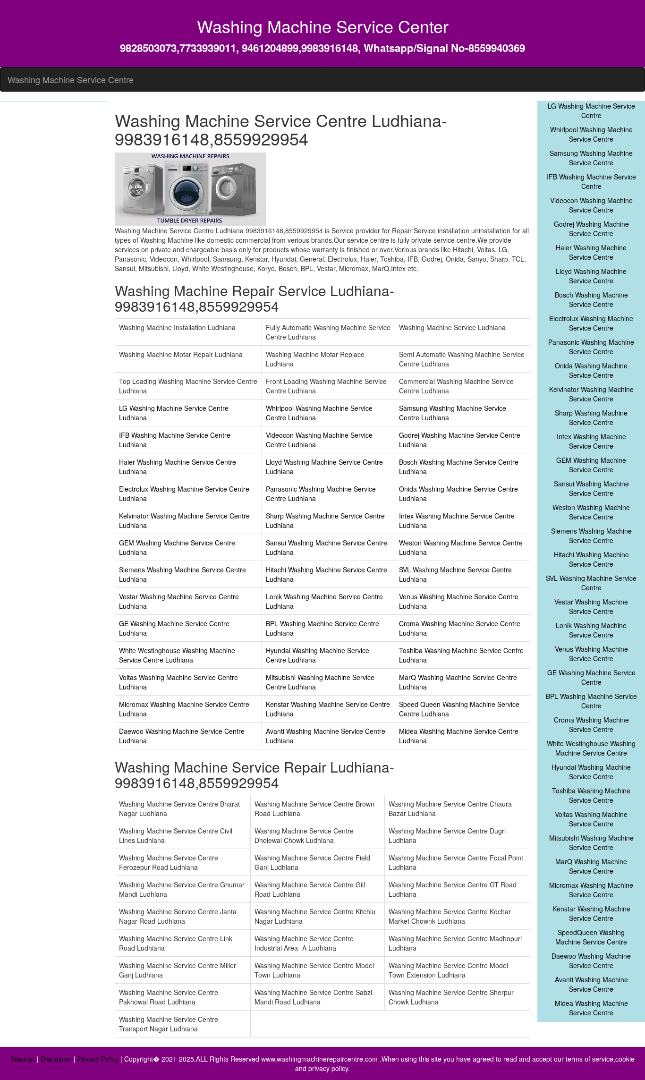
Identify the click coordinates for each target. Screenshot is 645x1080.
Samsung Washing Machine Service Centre (591, 157)
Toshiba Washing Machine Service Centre (591, 795)
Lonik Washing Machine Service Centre (591, 630)
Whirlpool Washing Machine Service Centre (591, 134)
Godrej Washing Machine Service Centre (591, 228)
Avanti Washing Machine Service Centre (591, 984)
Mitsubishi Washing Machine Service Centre (591, 842)
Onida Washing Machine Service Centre (591, 370)
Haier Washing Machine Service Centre (591, 252)
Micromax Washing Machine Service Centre (591, 889)
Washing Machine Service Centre (71, 79)
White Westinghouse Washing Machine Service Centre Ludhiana (177, 655)
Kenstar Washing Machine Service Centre (591, 913)
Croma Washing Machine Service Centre (591, 724)
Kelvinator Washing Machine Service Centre (591, 393)
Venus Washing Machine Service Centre (591, 653)
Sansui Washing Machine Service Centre (591, 488)
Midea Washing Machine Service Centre (591, 1007)
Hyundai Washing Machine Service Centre (591, 771)
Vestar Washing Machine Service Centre (591, 606)
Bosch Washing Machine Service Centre (591, 299)
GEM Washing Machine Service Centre (591, 464)
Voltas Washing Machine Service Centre (591, 818)
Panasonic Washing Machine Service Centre (591, 346)
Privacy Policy (98, 1058)
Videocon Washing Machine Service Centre (591, 205)
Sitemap (22, 1058)
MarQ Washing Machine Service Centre (591, 866)
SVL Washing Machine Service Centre (591, 582)
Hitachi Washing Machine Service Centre (591, 559)
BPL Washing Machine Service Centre (591, 700)
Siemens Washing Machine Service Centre (591, 535)
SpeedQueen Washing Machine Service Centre (591, 936)
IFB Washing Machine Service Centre (591, 181)
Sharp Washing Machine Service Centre (591, 417)
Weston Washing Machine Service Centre (591, 511)
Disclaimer (56, 1058)
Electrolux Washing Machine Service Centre (591, 323)
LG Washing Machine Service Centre (591, 110)
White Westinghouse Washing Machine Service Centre (591, 748)
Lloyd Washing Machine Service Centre (591, 275)
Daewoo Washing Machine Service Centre (591, 960)
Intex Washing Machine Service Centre (591, 441)
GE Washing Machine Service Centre (591, 677)
